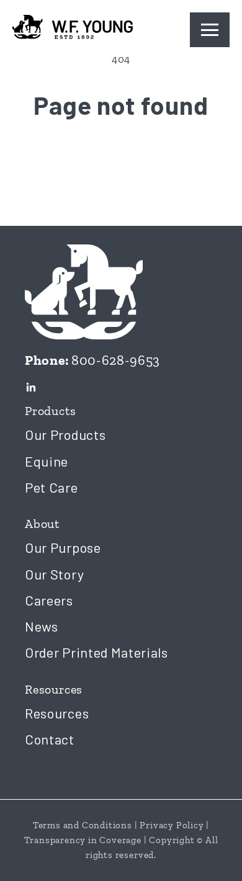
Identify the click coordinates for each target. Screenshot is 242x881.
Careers (49, 600)
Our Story (54, 574)
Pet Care (51, 487)
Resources (57, 713)
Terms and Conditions (82, 825)
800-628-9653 (115, 360)
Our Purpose (63, 547)
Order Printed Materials (96, 652)
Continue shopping (121, 159)
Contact (49, 739)
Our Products (65, 434)
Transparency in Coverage (82, 840)
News (41, 626)
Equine (46, 461)
